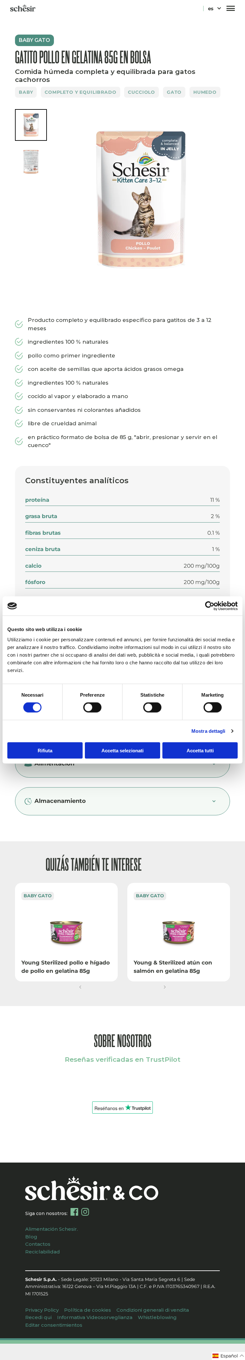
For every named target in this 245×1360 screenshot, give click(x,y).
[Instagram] (85, 1212)
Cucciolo (141, 92)
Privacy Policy (42, 1310)
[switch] (92, 707)
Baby (26, 92)
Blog (31, 1237)
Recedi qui (38, 1317)
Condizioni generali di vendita (152, 1310)
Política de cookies (87, 1310)
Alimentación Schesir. (51, 1229)
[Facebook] (74, 1212)
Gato (174, 92)
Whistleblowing (157, 1317)
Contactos (37, 1244)
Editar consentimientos (53, 1325)
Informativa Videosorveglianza (94, 1317)
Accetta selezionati (122, 750)
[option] (141, 201)
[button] (80, 987)
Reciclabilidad (42, 1252)
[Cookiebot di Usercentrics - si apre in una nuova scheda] (210, 606)
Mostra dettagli (208, 731)
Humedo (205, 92)
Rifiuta (45, 750)
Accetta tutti (200, 750)
